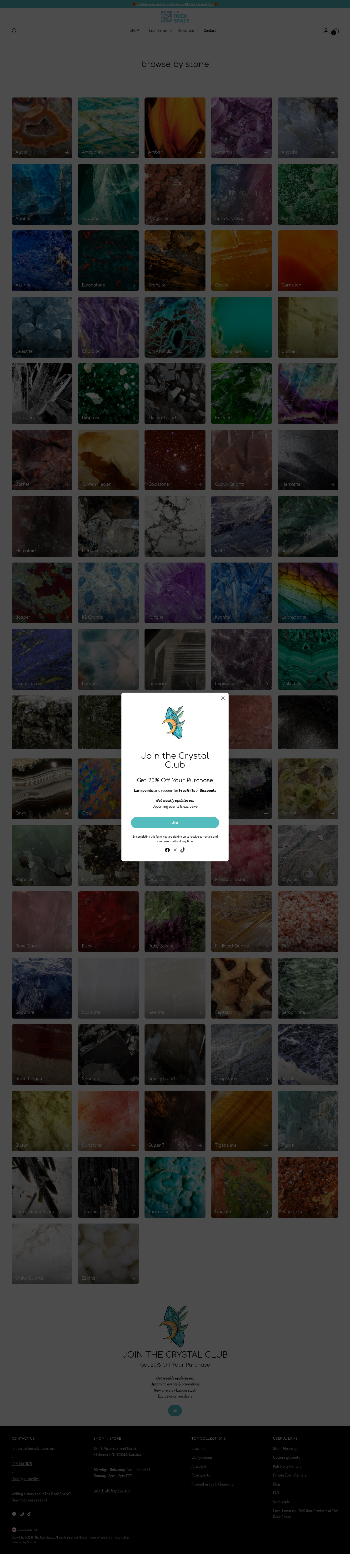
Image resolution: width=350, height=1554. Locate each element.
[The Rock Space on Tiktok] (182, 851)
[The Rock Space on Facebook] (167, 851)
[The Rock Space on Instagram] (175, 851)
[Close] (223, 698)
